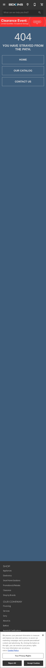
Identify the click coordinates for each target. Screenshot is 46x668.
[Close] (43, 635)
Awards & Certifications (12, 630)
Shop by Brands (9, 595)
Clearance (7, 590)
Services (6, 611)
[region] (23, 650)
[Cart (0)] (42, 4)
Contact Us (23, 81)
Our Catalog (23, 70)
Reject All (12, 663)
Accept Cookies (33, 663)
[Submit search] (39, 12)
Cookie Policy (13, 650)
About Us (6, 620)
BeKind (6, 625)
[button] (4, 4)
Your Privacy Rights (23, 656)
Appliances (7, 570)
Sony (5, 616)
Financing (7, 606)
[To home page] (16, 4)
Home (23, 59)
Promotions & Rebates (11, 585)
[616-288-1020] (35, 4)
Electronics (7, 575)
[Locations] (28, 4)
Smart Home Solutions (11, 580)
